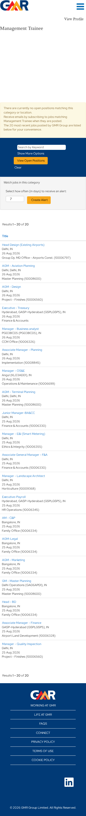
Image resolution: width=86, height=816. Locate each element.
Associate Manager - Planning (22, 350)
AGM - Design (11, 287)
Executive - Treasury (15, 308)
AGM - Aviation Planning (18, 266)
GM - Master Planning (16, 581)
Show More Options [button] (30, 153)
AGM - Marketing (13, 560)
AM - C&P (8, 518)
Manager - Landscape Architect (23, 476)
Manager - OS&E (13, 371)
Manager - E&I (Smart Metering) (23, 434)
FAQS (43, 724)
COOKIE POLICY (43, 760)
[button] (71, 6)
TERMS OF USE (43, 751)
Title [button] (5, 236)
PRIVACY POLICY (43, 742)
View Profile (73, 19)
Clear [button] (18, 167)
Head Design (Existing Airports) (23, 245)
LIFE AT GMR (43, 715)
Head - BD (9, 602)
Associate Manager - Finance (21, 623)
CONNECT (43, 733)
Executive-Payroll (14, 497)
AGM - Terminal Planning (18, 392)
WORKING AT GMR (43, 705)
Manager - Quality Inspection (21, 644)
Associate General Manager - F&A (24, 455)
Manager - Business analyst (20, 329)
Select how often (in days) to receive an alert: (36, 191)
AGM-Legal (10, 539)
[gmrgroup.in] (43, 695)
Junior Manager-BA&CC (18, 413)
